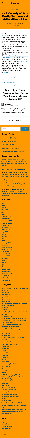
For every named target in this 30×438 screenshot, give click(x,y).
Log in (3, 422)
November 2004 (6, 249)
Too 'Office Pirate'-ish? (8, 390)
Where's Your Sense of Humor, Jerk (12, 411)
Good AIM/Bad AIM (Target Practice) (12, 151)
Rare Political (5, 366)
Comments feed (6, 426)
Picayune (4, 359)
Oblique (3, 350)
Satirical (4, 370)
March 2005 (5, 240)
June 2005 (4, 234)
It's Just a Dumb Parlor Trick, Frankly (12, 337)
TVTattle (5, 72)
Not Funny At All (6, 348)
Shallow (15, 9)
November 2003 (6, 275)
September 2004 (6, 254)
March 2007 (5, 205)
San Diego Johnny (7, 180)
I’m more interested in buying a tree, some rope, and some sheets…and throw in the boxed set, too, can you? (14, 174)
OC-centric (5, 353)
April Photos (5, 297)
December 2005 (6, 221)
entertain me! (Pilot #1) (8, 141)
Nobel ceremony (23, 61)
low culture (15, 3)
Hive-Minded (5, 335)
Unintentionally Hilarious (9, 394)
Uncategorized (6, 392)
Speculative (5, 385)
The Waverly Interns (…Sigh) (10, 148)
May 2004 (4, 262)
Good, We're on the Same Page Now (12, 329)
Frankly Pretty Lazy (7, 316)
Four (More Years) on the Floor (16, 169)
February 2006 (6, 216)
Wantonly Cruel (6, 400)
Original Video (5, 357)
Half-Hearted (5, 333)
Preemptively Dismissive (9, 364)
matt (10, 23)
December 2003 (6, 273)
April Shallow (5, 299)
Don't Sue (4, 310)
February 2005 (6, 243)
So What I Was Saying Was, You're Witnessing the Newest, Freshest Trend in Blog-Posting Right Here (14, 377)
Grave (3, 331)
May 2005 (4, 236)
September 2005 (6, 227)
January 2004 (5, 271)
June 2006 (4, 208)
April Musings (5, 294)
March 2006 (5, 214)
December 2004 (6, 247)
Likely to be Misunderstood (9, 344)
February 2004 (6, 269)
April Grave (5, 292)
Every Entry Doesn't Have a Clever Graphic (14, 312)
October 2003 (5, 278)
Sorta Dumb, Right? (7, 381)
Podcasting (5, 361)
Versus (3, 398)
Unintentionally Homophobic (10, 396)
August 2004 (5, 256)
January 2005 (5, 245)
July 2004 (4, 258)
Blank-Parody (5, 301)
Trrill (2, 169)
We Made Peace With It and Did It (11, 403)
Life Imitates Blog (6, 342)
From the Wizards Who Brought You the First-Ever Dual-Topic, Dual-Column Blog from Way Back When (14, 320)
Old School (4, 355)
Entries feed (5, 424)
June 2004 (4, 260)
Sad (2, 368)
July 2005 (4, 232)
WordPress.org (6, 428)
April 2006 (4, 212)
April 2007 (4, 203)
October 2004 (5, 251)
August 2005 (5, 229)
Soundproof (5, 383)
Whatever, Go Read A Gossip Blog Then (13, 409)
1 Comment (16, 25)
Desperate (4, 307)
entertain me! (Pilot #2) (8, 138)
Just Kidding (5, 340)
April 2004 (4, 265)
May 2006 (4, 210)
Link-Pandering (6, 346)
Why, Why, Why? (6, 413)
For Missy (4, 314)
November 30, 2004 (19, 23)
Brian (3, 160)
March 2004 (5, 267)
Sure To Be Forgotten (8, 387)
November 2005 (6, 223)
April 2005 (4, 238)
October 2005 (5, 225)
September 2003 (6, 280)
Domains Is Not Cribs (7, 144)
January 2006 (5, 218)
